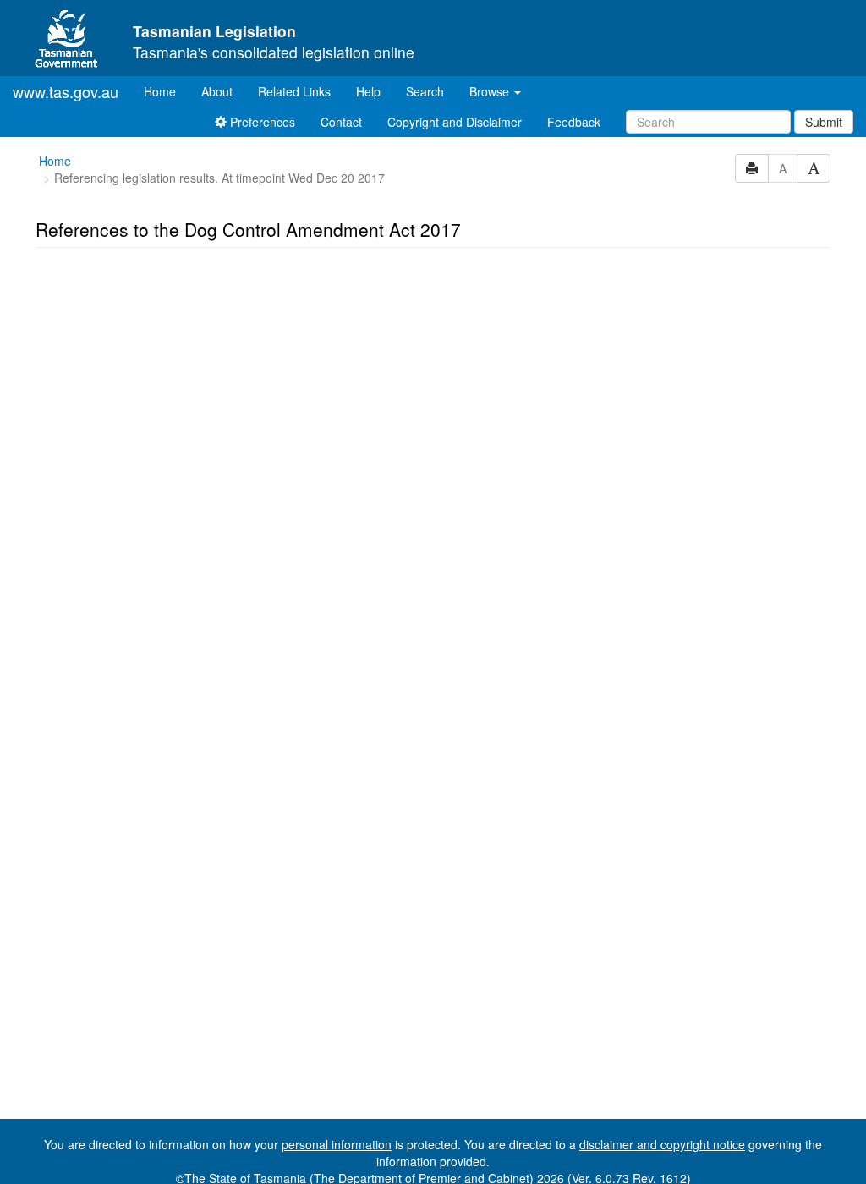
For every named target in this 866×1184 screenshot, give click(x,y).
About (217, 91)
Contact (341, 121)
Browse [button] (490, 91)
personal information (337, 1144)
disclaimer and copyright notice (662, 1144)
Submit (823, 121)
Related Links (294, 91)
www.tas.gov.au (65, 91)
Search (425, 91)
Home (166, 91)
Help (368, 91)
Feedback (573, 121)
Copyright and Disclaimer (454, 121)
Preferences (261, 121)
